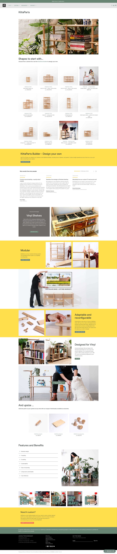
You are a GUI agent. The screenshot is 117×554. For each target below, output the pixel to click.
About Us (48, 535)
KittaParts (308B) (28, 141)
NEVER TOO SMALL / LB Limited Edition (58, 383)
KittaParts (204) (48, 141)
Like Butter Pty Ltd (58, 551)
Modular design (25, 451)
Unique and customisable (27, 471)
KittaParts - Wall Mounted (68, 141)
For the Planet (48, 537)
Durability (23, 459)
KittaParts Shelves (58, 434)
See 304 (77, 358)
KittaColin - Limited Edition (89, 86)
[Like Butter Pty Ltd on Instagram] (47, 546)
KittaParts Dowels (38, 434)
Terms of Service (49, 543)
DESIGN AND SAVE (25, 161)
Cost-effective (24, 475)
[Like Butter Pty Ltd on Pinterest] (49, 546)
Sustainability (24, 463)
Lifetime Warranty (42, 551)
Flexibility (23, 455)
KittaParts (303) (68, 86)
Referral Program (49, 538)
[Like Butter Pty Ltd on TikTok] (52, 546)
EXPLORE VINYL (34, 231)
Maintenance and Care (50, 539)
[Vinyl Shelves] (74, 222)
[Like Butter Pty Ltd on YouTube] (54, 546)
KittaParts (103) (28, 86)
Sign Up (96, 540)
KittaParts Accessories (79, 434)
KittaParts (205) (88, 141)
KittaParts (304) (48, 86)
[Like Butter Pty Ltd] (4, 5)
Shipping (20, 551)
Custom (16, 5)
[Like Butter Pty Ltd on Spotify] (51, 546)
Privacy (48, 551)
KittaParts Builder (42, 61)
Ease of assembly (25, 467)
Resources (24, 5)
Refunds (28, 551)
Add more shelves (80, 331)
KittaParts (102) (89, 113)
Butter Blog (48, 542)
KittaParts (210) (48, 113)
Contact (32, 5)
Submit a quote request (27, 522)
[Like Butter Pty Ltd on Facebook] (46, 546)
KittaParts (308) (28, 113)
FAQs (47, 541)
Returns (24, 551)
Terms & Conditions (34, 551)
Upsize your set (25, 259)
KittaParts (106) (68, 113)
